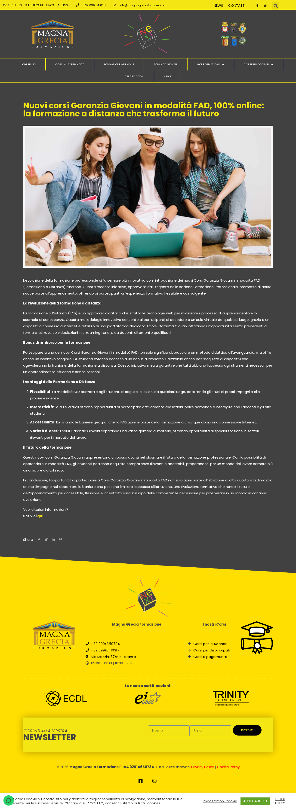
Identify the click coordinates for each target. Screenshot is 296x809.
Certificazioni (134, 76)
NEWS (167, 76)
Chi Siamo (29, 64)
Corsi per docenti (256, 64)
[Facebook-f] (257, 5)
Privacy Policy (202, 766)
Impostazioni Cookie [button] (220, 801)
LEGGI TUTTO (280, 801)
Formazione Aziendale (119, 64)
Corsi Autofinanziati (69, 64)
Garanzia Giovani (166, 64)
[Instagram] (265, 5)
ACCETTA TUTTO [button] (255, 801)
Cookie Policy (228, 766)
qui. (40, 516)
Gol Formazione (208, 64)
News (218, 5)
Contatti (236, 5)
